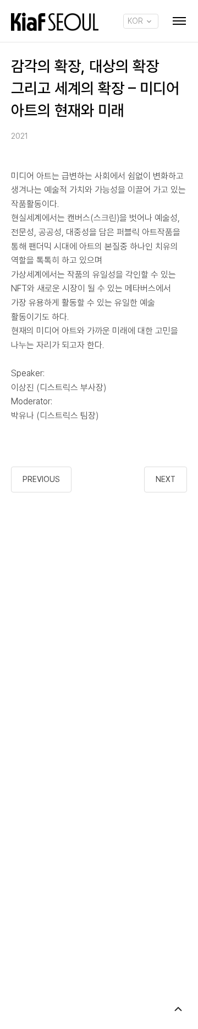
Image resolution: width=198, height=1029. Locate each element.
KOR (136, 21)
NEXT (165, 479)
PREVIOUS (41, 479)
